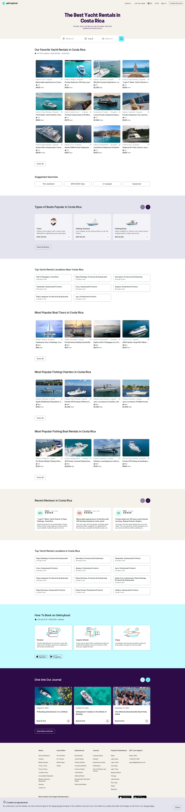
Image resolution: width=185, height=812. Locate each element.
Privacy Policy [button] (149, 806)
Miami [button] (113, 755)
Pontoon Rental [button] (80, 769)
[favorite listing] (62, 79)
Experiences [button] (79, 750)
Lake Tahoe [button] (115, 762)
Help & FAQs (133, 755)
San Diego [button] (114, 766)
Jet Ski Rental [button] (79, 759)
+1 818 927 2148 (134, 759)
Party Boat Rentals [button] (80, 784)
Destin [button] (113, 786)
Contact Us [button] (42, 788)
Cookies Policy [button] (43, 772)
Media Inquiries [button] (43, 762)
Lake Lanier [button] (114, 759)
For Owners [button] (60, 759)
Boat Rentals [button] (79, 755)
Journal (96, 750)
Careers (41, 759)
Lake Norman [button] (115, 779)
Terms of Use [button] (57, 806)
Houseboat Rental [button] (80, 766)
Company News (98, 755)
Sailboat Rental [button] (79, 776)
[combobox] (72, 38)
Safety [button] (59, 766)
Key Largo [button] (114, 782)
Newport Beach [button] (116, 772)
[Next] (148, 207)
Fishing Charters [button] (80, 762)
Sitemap (41, 784)
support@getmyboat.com (137, 762)
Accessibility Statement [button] (46, 776)
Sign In (163, 3)
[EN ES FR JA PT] (150, 3)
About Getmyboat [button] (44, 755)
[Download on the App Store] (41, 657)
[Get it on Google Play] (55, 657)
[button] (140, 3)
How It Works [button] (61, 755)
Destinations (97, 766)
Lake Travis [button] (114, 769)
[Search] (121, 38)
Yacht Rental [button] (79, 772)
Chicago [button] (113, 776)
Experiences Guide (99, 762)
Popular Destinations (119, 750)
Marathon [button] (114, 789)
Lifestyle (95, 759)
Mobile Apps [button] (61, 762)
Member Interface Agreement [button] (44, 780)
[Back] (142, 207)
